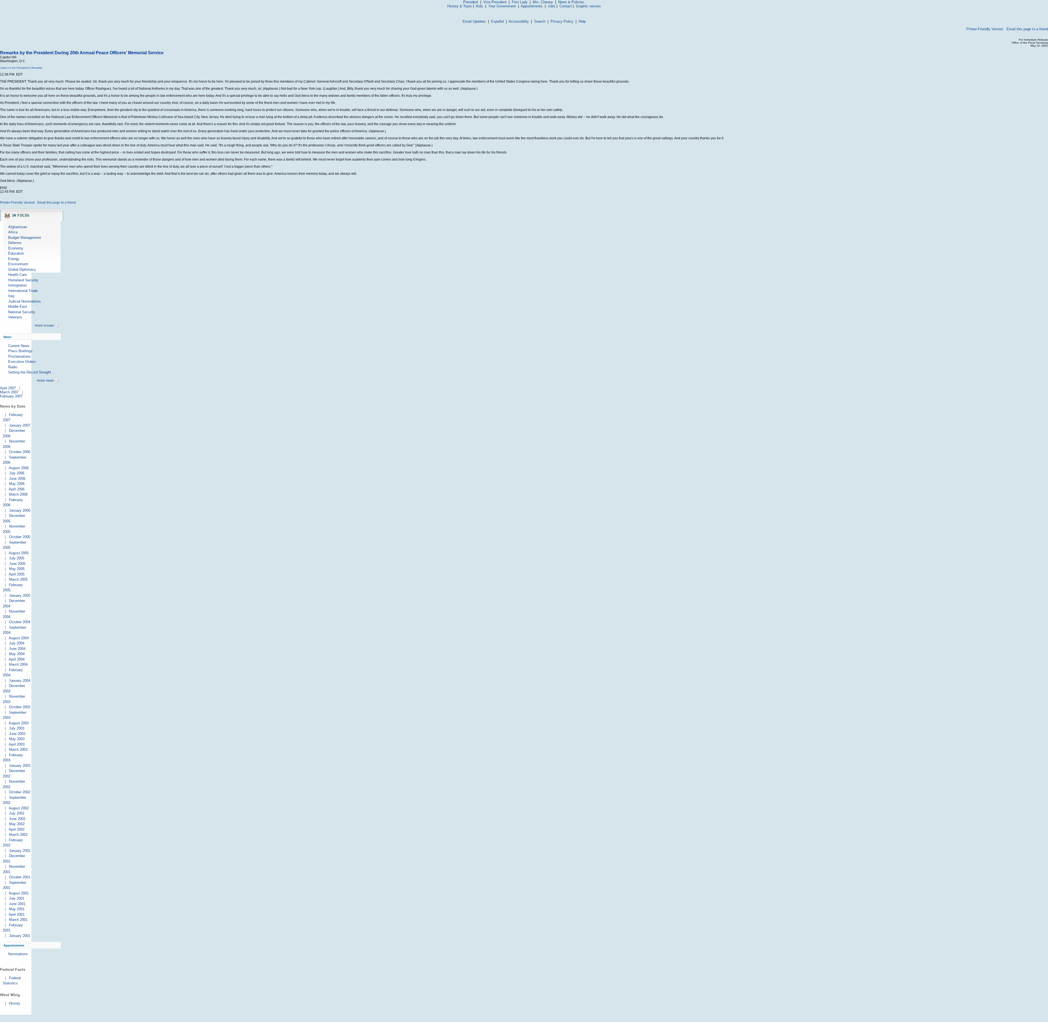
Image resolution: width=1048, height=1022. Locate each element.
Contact (565, 6)
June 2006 (17, 479)
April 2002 (17, 829)
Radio (12, 367)
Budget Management (24, 238)
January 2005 (19, 595)
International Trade (23, 291)
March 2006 (18, 494)
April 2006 (17, 489)
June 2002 (17, 819)
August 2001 (19, 893)
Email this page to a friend (1027, 29)
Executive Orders (22, 362)
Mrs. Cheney (543, 2)
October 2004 (19, 622)
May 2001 (17, 909)
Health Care (17, 275)
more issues (44, 325)
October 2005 (19, 537)
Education (16, 253)
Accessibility (519, 21)
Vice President (495, 2)
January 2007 (19, 425)
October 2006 (19, 452)
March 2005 (18, 579)
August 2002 (19, 808)
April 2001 (17, 914)
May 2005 (17, 569)
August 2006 (19, 468)
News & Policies (571, 2)
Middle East (17, 307)
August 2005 (19, 553)
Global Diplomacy (22, 269)
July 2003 (16, 728)
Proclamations (19, 356)
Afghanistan (17, 227)
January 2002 (19, 851)
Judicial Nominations (24, 301)
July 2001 (16, 898)
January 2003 (19, 766)
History (14, 1003)
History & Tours (459, 6)
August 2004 (19, 638)
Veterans (15, 317)
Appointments (532, 6)
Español (497, 21)
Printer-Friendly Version (984, 29)
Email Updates (474, 21)
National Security (21, 312)
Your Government (502, 6)
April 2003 (17, 744)
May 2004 (17, 654)
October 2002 (19, 792)
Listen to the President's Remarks (21, 67)
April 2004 (17, 659)
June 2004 (17, 649)
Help (582, 21)
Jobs (551, 6)
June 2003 (17, 734)
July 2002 (16, 813)
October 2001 (19, 877)
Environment (18, 264)
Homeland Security (23, 280)
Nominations (18, 954)
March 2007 (9, 392)
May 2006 (17, 484)
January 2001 (19, 936)
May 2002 (17, 824)
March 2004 (18, 664)
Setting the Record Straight (29, 372)
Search (539, 21)
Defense (14, 243)
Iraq (11, 296)
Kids (479, 6)
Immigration (17, 285)
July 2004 (16, 643)
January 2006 (19, 510)
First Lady (520, 2)
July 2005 (16, 558)
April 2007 (8, 388)
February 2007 (11, 396)
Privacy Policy (561, 21)
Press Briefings (20, 351)
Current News (18, 346)
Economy (15, 248)
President (470, 2)
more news (45, 380)
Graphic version (588, 6)
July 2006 (16, 473)
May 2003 (17, 739)
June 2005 (17, 564)
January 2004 (19, 681)
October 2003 (19, 707)
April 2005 (17, 574)
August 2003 (19, 723)
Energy (13, 259)
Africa (12, 232)
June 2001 (17, 904)
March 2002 (18, 835)
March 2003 (18, 749)
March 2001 (18, 920)
